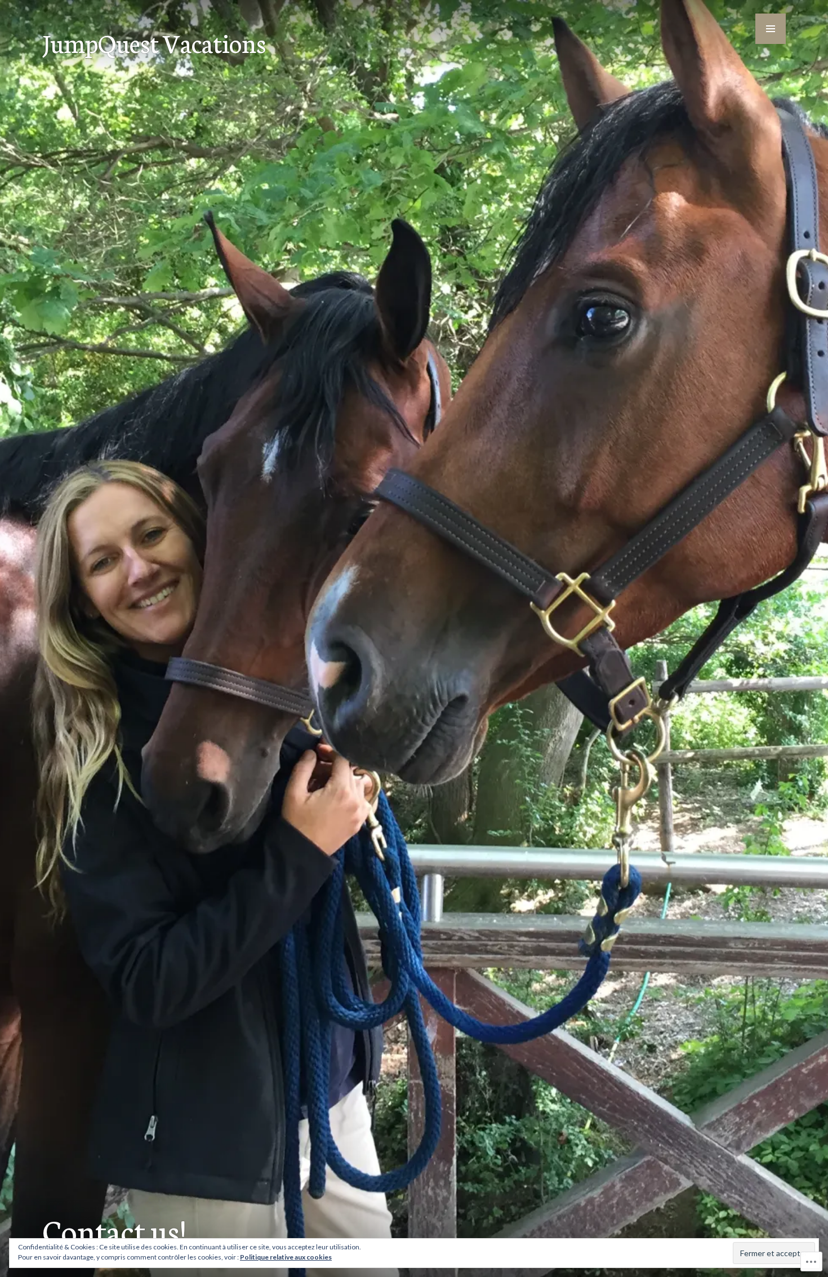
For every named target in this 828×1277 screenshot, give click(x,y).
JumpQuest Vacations (154, 42)
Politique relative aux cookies (286, 1257)
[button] (770, 29)
